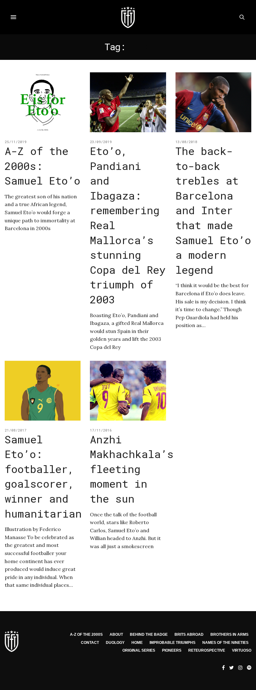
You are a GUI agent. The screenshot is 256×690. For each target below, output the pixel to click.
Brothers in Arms (229, 634)
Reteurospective (206, 650)
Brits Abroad (189, 634)
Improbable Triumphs (172, 642)
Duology (115, 642)
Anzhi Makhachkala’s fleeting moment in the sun (132, 468)
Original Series (138, 650)
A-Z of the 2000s (86, 634)
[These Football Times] (128, 17)
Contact (90, 642)
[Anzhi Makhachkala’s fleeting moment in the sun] (128, 391)
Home (137, 642)
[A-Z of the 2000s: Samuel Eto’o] (43, 102)
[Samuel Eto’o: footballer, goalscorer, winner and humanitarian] (43, 391)
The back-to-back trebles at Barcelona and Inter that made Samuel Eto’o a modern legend (213, 210)
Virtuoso (241, 650)
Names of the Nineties (225, 642)
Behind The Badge (149, 634)
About (116, 634)
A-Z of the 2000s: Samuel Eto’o (42, 165)
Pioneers (171, 650)
